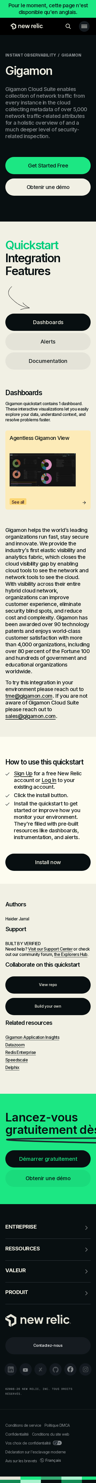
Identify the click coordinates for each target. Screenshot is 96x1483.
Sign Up (23, 773)
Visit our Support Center (50, 949)
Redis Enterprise (20, 1052)
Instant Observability (30, 55)
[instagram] (85, 1369)
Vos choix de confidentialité (28, 1443)
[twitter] (40, 1369)
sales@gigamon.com (30, 716)
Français (53, 1460)
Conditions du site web (50, 1434)
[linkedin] (10, 1369)
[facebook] (70, 1369)
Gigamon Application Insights (32, 1037)
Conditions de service (23, 1425)
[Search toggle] (68, 26)
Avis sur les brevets (21, 1461)
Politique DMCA (57, 1425)
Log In (49, 780)
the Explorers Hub (70, 954)
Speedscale (16, 1060)
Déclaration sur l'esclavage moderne (35, 1452)
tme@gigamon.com (29, 696)
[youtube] (25, 1369)
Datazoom (15, 1044)
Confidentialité (17, 1434)
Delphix (12, 1067)
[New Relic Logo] (25, 26)
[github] (55, 1369)
